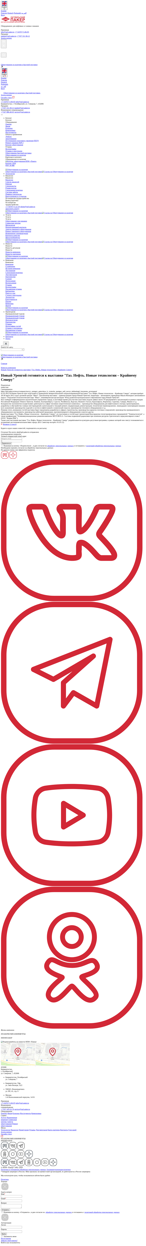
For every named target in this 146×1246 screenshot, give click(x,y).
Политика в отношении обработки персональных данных (23, 1170)
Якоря (9, 1113)
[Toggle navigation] (2, 114)
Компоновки (36, 1113)
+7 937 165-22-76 (7, 1109)
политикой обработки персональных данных (103, 446)
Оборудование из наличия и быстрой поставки (22, 93)
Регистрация (6, 1238)
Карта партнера (54, 1130)
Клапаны (16, 1113)
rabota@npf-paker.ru (27, 207)
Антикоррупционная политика (58, 1170)
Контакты (64, 1130)
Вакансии (14, 1130)
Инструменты (25, 1113)
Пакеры (4, 1113)
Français (4, 13)
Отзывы (32, 1130)
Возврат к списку (10, 424)
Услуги (3, 1118)
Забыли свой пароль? (9, 1241)
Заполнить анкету (12, 209)
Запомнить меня (10, 1236)
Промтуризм (24, 1130)
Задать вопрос (6, 38)
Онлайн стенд (6, 98)
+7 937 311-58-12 (23, 36)
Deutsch (10, 13)
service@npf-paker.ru (22, 112)
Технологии (5, 1130)
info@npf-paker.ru (7, 32)
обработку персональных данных (60, 446)
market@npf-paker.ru (8, 36)
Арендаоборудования (7, 1123)
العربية (23, 13)
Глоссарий (72, 1130)
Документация (41, 1130)
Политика (5, 1179)
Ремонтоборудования (9, 1125)
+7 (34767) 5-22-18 (12, 207)
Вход (3, 15)
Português (17, 13)
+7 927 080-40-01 (7, 112)
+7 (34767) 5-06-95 (22, 32)
